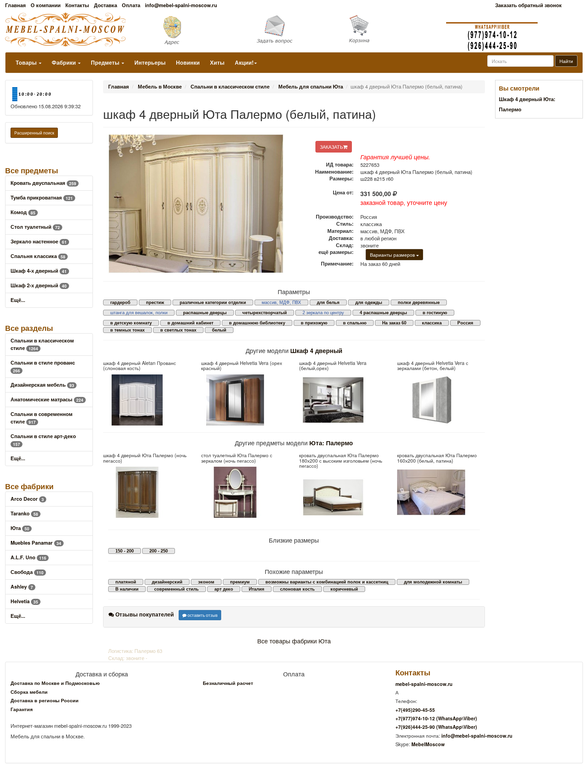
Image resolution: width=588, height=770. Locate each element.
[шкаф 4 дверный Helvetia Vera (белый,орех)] (343, 400)
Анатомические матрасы (47, 399)
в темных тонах (127, 330)
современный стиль (176, 589)
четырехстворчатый (264, 312)
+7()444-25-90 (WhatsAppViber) (436, 726)
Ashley (22, 586)
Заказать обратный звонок (528, 5)
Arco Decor (27, 498)
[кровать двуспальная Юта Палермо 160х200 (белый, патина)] (441, 492)
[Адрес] (196, 30)
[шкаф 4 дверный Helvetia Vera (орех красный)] (245, 400)
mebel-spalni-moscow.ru (424, 683)
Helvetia (24, 601)
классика (432, 322)
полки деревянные (419, 302)
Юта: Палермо (331, 442)
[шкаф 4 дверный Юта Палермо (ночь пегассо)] (147, 492)
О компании (46, 5)
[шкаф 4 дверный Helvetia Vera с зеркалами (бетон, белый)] (441, 400)
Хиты (217, 62)
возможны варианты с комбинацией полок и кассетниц (326, 581)
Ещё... (18, 300)
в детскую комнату (131, 322)
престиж (155, 302)
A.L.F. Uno (28, 557)
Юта (20, 528)
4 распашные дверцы (383, 312)
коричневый (344, 589)
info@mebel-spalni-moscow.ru (181, 5)
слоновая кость (297, 589)
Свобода (27, 572)
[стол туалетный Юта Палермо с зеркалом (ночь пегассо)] (245, 492)
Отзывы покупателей (144, 614)
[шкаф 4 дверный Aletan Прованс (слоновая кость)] (147, 400)
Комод (23, 212)
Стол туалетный (35, 226)
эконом (206, 581)
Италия (256, 589)
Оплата (131, 5)
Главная (15, 5)
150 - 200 (124, 551)
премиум (240, 581)
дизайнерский (167, 581)
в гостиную (435, 312)
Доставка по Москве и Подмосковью (55, 682)
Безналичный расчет (228, 682)
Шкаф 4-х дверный (39, 270)
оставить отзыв (201, 615)
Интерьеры (150, 62)
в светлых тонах (178, 330)
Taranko (24, 513)
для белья (328, 302)
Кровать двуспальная (43, 183)
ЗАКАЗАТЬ (331, 146)
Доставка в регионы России (45, 700)
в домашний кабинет (190, 322)
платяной (125, 581)
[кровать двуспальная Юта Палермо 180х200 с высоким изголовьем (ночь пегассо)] (343, 497)
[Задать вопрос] (294, 30)
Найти (566, 61)
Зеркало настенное (39, 241)
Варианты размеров (393, 254)
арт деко (223, 589)
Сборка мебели (29, 691)
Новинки (188, 62)
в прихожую (314, 322)
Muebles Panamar (36, 542)
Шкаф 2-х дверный (39, 285)
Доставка (105, 5)
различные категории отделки (213, 302)
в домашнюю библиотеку (257, 322)
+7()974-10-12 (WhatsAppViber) (436, 718)
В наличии (126, 589)
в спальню (354, 322)
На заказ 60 (394, 322)
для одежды (368, 302)
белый (219, 330)
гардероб (120, 302)
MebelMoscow (428, 744)
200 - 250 (158, 551)
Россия (465, 322)
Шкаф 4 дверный (316, 350)
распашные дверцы (205, 312)
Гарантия (22, 709)
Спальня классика (38, 256)
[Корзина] (392, 29)
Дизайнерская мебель (42, 384)
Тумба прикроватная (42, 197)
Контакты (77, 5)
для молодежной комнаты (433, 581)
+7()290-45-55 (415, 709)
